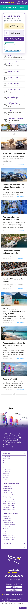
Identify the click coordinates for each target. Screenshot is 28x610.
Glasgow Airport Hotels (8, 533)
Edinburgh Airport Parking (9, 507)
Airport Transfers (7, 469)
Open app (22, 7)
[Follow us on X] (9, 576)
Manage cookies (5, 608)
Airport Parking (6, 456)
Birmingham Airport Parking (9, 497)
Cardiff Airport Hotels (8, 529)
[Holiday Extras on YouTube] (18, 576)
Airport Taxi (6, 475)
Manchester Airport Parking (9, 495)
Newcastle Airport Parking (9, 509)
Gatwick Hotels (6, 516)
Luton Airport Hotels (8, 522)
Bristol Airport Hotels (8, 535)
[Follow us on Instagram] (12, 576)
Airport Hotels (6, 458)
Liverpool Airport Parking (9, 501)
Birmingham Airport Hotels (9, 526)
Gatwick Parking (7, 486)
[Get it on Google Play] (14, 590)
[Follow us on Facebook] (6, 576)
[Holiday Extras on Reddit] (22, 576)
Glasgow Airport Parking (9, 503)
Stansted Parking (7, 490)
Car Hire (5, 467)
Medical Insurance (7, 465)
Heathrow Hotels (7, 518)
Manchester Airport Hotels (9, 524)
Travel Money (6, 473)
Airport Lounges (7, 460)
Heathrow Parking (7, 488)
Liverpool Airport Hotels (8, 531)
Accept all (23, 608)
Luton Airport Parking (8, 492)
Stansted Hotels (7, 520)
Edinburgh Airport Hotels (9, 537)
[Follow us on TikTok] (15, 576)
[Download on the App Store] (14, 587)
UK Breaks (5, 479)
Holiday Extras (7, 2)
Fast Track (5, 477)
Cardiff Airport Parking (8, 499)
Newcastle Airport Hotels (9, 539)
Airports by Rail (6, 471)
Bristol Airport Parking (8, 505)
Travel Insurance (7, 463)
